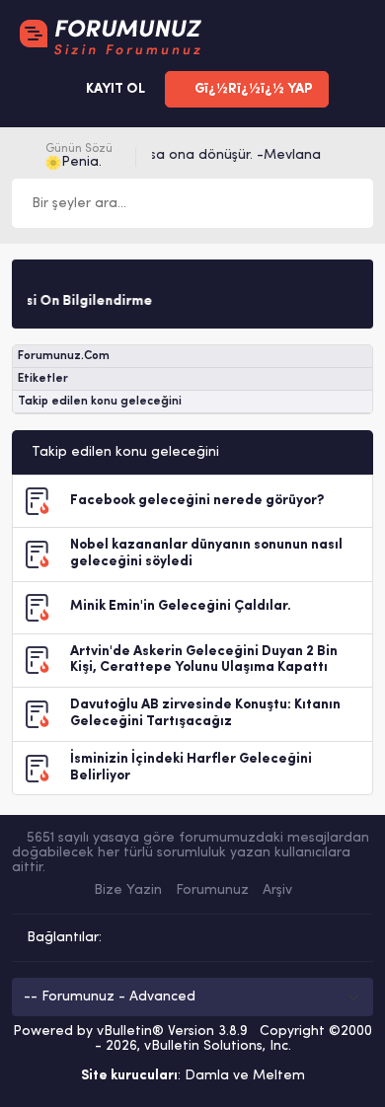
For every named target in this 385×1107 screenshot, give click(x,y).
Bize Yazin (128, 890)
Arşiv (277, 890)
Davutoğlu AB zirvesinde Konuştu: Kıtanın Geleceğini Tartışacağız (205, 713)
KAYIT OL (114, 89)
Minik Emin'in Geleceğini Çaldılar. (180, 606)
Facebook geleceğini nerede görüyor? (197, 500)
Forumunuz (212, 890)
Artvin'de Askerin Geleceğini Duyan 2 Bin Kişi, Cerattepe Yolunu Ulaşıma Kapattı (204, 660)
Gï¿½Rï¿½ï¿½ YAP (252, 89)
